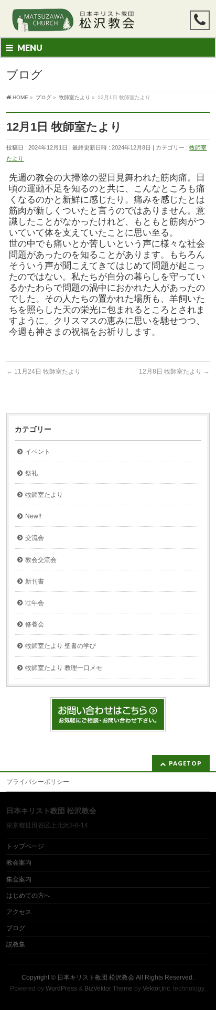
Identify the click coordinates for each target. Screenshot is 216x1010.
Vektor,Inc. (157, 988)
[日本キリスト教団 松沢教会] (71, 20)
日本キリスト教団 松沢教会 (95, 977)
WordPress (61, 988)
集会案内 (18, 879)
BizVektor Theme (108, 988)
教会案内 (18, 862)
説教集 (15, 944)
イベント (37, 451)
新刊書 (34, 581)
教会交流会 (41, 560)
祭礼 (31, 473)
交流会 (34, 537)
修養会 (34, 624)
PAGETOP (185, 763)
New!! (33, 516)
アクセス (18, 912)
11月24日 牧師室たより (43, 371)
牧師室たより (44, 494)
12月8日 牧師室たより (174, 371)
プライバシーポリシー (37, 781)
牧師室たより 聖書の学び (60, 646)
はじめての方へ (28, 895)
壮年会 (34, 603)
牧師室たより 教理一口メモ (63, 668)
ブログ (15, 928)
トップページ (25, 846)
